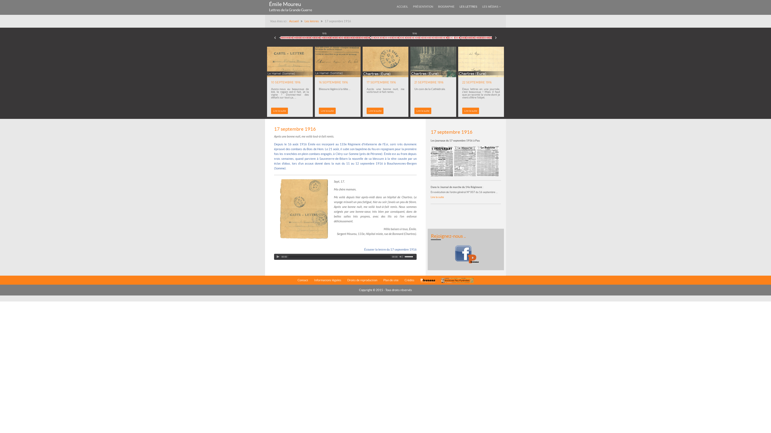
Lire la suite (327, 110)
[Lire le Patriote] (488, 161)
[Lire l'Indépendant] (442, 161)
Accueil (294, 21)
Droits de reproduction (362, 280)
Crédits (409, 280)
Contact (303, 280)
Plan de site (391, 280)
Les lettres (312, 21)
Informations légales (327, 280)
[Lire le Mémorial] (465, 161)
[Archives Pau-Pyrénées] (457, 280)
